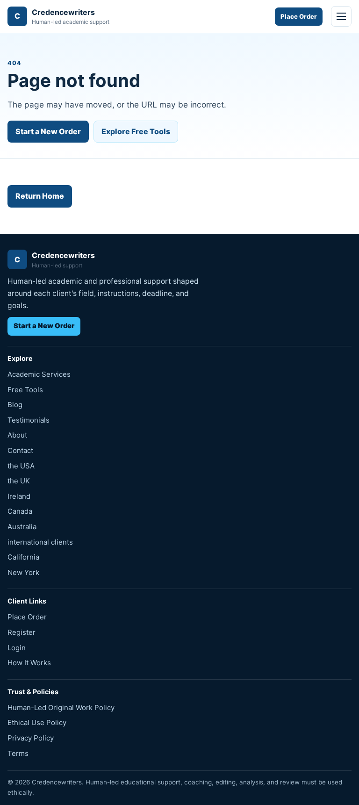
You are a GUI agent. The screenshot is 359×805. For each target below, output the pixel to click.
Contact (20, 450)
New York (23, 572)
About (17, 435)
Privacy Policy (30, 737)
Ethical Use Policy (36, 722)
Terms (18, 753)
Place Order (298, 16)
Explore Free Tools (135, 131)
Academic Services (39, 374)
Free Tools (25, 389)
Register (21, 632)
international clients (40, 542)
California (23, 557)
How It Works (29, 662)
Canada (19, 511)
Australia (21, 526)
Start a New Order (48, 131)
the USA (21, 465)
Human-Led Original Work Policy (61, 707)
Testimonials (28, 420)
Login (16, 647)
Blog (14, 404)
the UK (18, 480)
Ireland (18, 496)
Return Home (39, 196)
